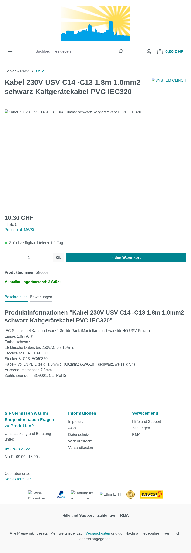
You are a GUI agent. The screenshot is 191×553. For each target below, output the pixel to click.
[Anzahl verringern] (9, 257)
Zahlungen (141, 428)
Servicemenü (145, 413)
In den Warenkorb (126, 258)
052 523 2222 (17, 449)
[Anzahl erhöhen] (48, 257)
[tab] (16, 297)
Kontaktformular (18, 479)
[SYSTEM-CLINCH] (169, 80)
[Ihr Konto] (148, 51)
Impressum (77, 422)
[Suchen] (120, 51)
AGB (72, 428)
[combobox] (74, 51)
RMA (136, 435)
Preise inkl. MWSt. (20, 230)
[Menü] (10, 51)
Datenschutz (78, 435)
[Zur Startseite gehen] (95, 23)
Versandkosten (80, 448)
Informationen (82, 413)
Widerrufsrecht (80, 441)
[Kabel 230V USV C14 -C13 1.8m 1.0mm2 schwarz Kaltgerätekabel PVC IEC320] (95, 159)
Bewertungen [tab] (41, 297)
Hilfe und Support (146, 422)
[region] (95, 159)
